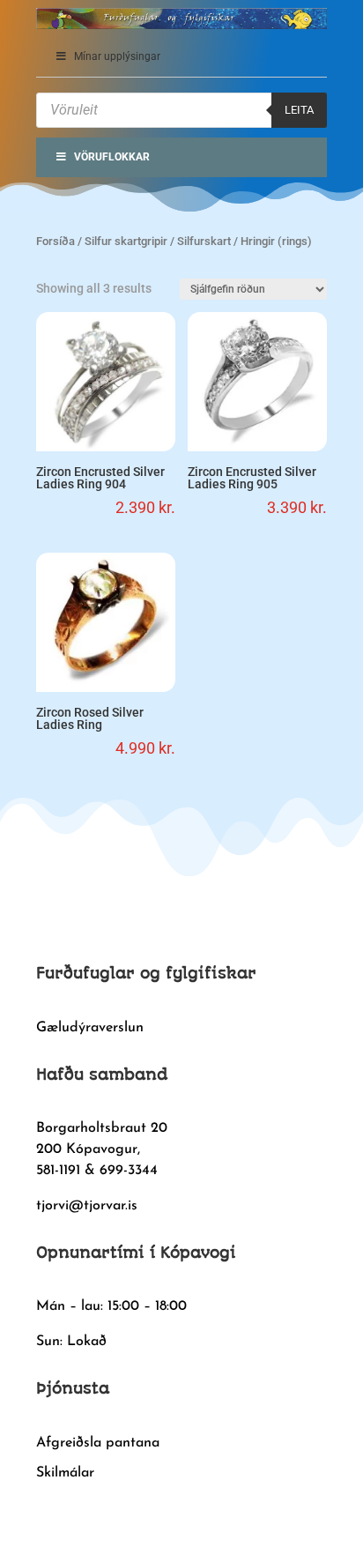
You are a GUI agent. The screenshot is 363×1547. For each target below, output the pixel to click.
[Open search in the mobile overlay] (181, 110)
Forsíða (55, 241)
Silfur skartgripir (126, 241)
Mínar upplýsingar (117, 56)
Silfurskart (204, 241)
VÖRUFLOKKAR (112, 157)
